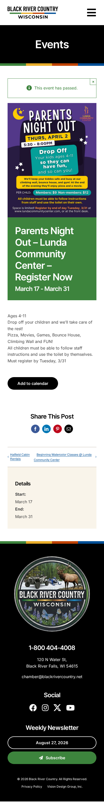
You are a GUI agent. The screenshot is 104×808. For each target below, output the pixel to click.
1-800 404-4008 (52, 647)
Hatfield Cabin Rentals (20, 456)
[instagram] (45, 708)
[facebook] (33, 708)
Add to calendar (32, 383)
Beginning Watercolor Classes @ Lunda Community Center (63, 457)
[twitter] (57, 708)
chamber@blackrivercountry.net (52, 676)
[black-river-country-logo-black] (33, 8)
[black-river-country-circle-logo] (52, 558)
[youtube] (70, 708)
